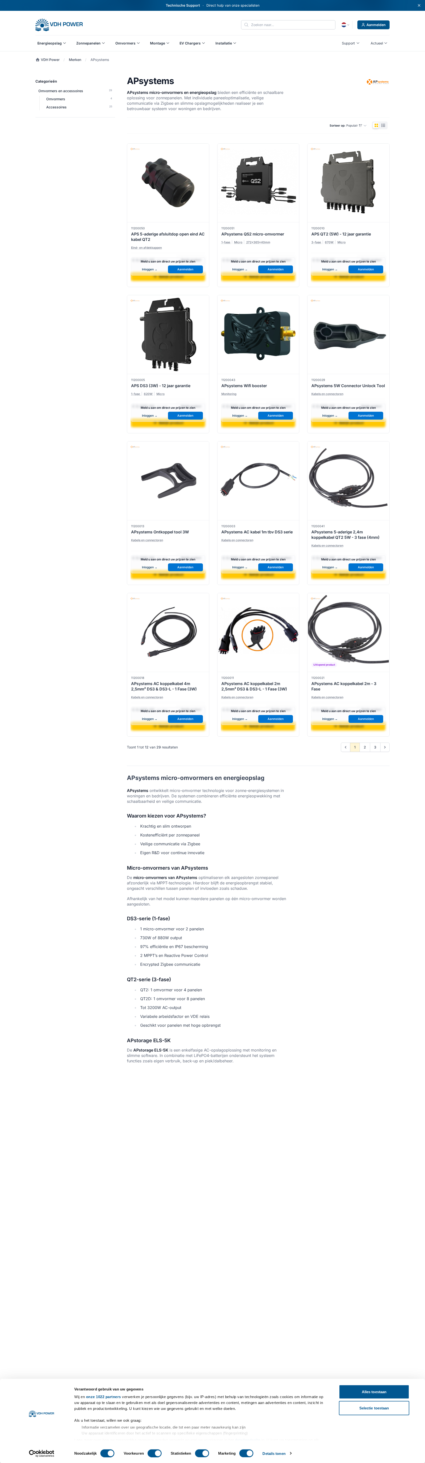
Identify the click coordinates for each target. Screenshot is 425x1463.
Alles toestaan (374, 1392)
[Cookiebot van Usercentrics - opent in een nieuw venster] (41, 1453)
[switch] (155, 1453)
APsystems (100, 60)
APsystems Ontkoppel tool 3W (160, 531)
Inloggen (149, 269)
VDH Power (50, 60)
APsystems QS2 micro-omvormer (252, 234)
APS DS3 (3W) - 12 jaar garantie (160, 385)
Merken (75, 60)
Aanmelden (376, 25)
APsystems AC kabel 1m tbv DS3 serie (257, 531)
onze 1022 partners (103, 1397)
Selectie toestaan (374, 1408)
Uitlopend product (324, 664)
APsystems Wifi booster (244, 385)
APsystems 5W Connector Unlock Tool (348, 385)
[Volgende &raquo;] (385, 747)
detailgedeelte (247, 1440)
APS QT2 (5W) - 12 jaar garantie (341, 234)
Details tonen (273, 1453)
